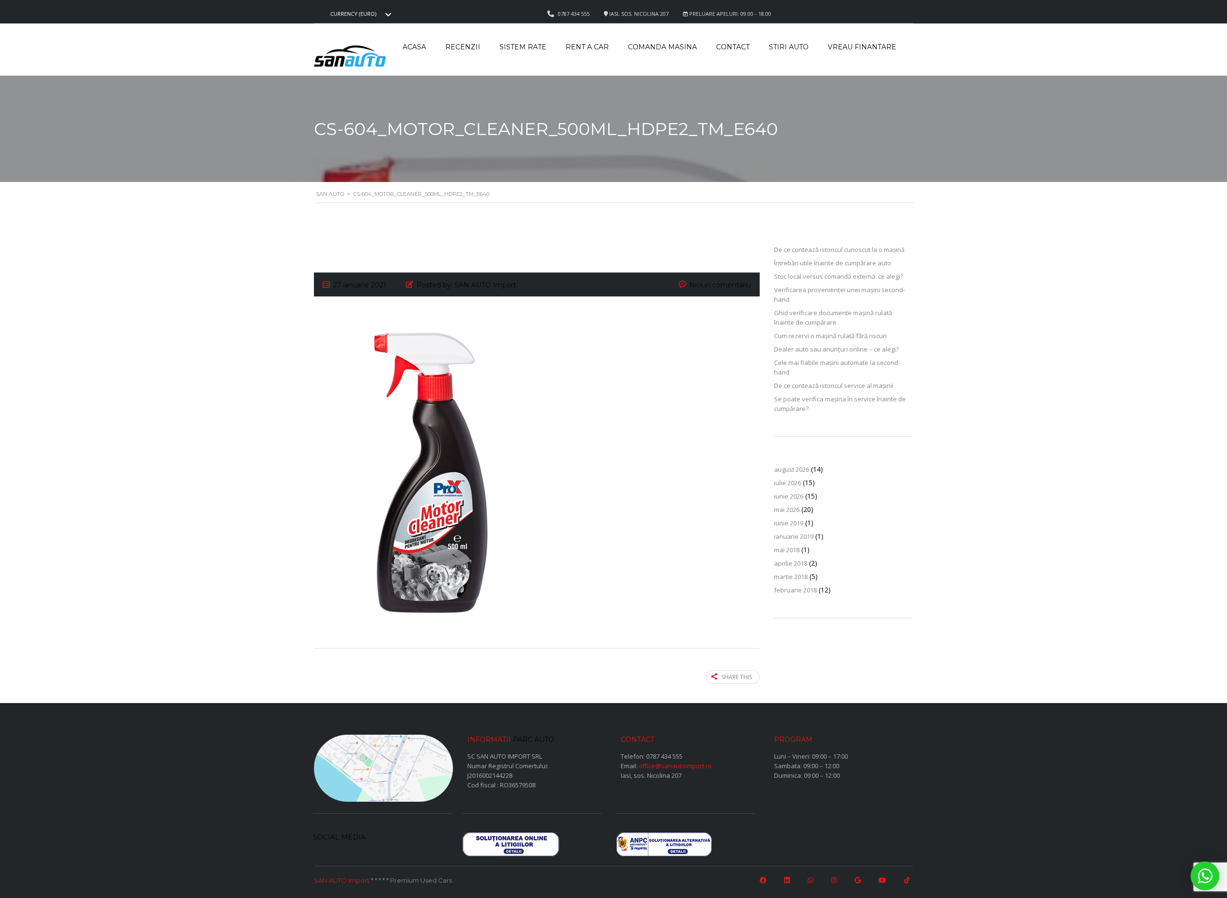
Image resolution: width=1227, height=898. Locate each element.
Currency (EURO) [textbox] (353, 14)
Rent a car (587, 47)
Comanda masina (662, 47)
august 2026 (791, 469)
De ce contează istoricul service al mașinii (833, 385)
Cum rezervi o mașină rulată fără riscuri (830, 335)
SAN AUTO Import (342, 880)
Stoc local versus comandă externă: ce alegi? (838, 276)
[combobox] (359, 14)
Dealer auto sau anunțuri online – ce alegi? (836, 349)
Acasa (414, 47)
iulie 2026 (787, 482)
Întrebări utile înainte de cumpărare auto (832, 263)
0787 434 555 (664, 756)
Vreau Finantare (862, 47)
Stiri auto (789, 47)
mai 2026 (786, 509)
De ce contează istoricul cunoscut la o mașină (839, 249)
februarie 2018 (795, 590)
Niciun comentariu (720, 285)
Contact (733, 47)
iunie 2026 (788, 496)
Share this (736, 677)
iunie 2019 (788, 523)
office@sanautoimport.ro (675, 766)
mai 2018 (786, 550)
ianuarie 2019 (793, 536)
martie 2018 (791, 576)
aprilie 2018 (790, 563)
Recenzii (462, 47)
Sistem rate (522, 47)
